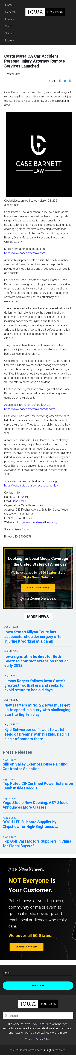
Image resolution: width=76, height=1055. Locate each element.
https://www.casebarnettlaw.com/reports (29, 409)
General (10, 12)
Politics (9, 19)
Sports (9, 26)
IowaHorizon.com (31, 1050)
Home (10, 5)
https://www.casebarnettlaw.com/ (36, 522)
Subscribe (38, 985)
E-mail (6, 973)
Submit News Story (38, 587)
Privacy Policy (43, 1039)
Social (9, 33)
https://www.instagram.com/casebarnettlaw (31, 485)
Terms (28, 1039)
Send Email (19, 501)
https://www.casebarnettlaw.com (24, 253)
